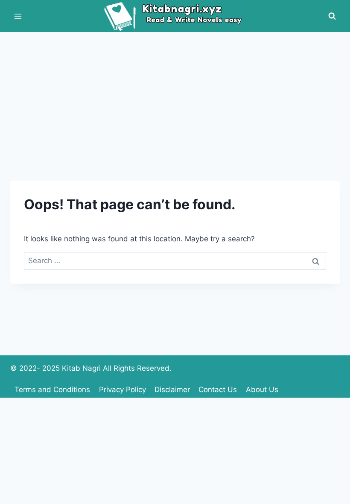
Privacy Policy (122, 389)
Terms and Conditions (52, 389)
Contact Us (217, 389)
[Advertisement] (175, 96)
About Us (262, 389)
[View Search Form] (332, 16)
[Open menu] (18, 16)
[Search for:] (175, 260)
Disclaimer (172, 389)
